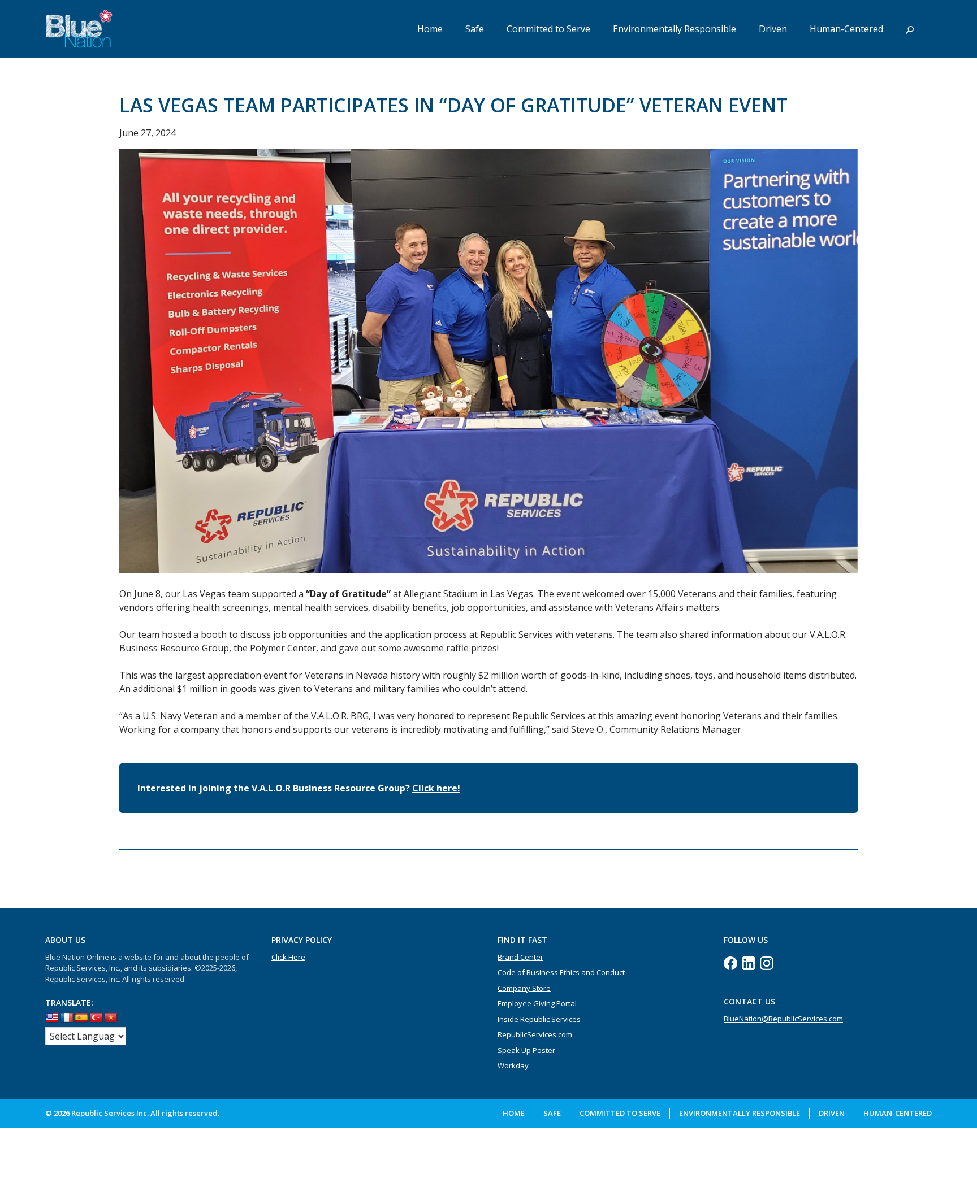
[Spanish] (81, 1018)
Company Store (524, 988)
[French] (67, 1018)
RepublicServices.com (535, 1034)
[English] (52, 1018)
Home (430, 29)
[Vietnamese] (111, 1018)
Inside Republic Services (539, 1019)
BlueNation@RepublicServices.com (783, 1019)
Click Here (288, 957)
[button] (910, 29)
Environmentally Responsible (674, 29)
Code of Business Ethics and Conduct (561, 972)
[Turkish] (96, 1018)
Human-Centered (846, 29)
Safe (474, 29)
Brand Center (520, 957)
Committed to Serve (548, 29)
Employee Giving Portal (537, 1003)
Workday (513, 1065)
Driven (773, 29)
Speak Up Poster (526, 1050)
